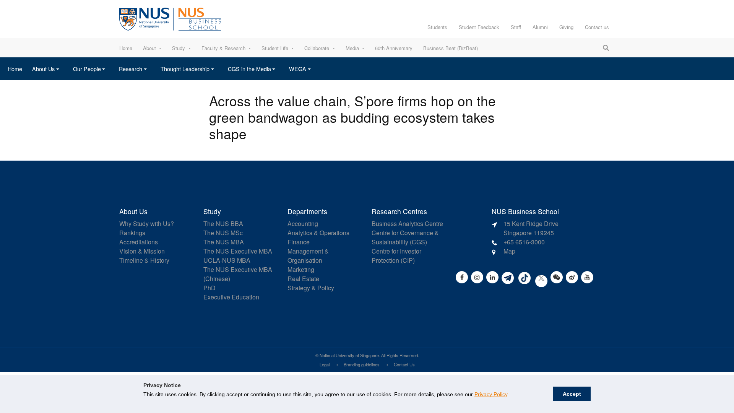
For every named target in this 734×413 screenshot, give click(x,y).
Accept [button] (572, 394)
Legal (325, 364)
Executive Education (231, 297)
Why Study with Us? (146, 223)
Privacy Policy (490, 394)
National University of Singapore (349, 355)
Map (509, 251)
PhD (209, 287)
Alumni (540, 27)
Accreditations (138, 241)
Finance (298, 241)
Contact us (597, 27)
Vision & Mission (142, 251)
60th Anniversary (393, 48)
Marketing (300, 269)
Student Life (274, 48)
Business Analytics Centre (407, 223)
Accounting (302, 223)
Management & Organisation (308, 256)
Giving (566, 27)
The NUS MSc (223, 232)
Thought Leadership (185, 69)
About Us (43, 69)
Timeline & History (144, 260)
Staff (516, 27)
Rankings (132, 232)
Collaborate (316, 48)
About (149, 48)
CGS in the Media (249, 69)
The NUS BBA (223, 223)
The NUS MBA (223, 241)
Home (125, 48)
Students (437, 27)
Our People (87, 69)
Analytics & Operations (318, 232)
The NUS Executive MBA (237, 251)
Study (178, 48)
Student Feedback (479, 27)
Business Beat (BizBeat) (450, 48)
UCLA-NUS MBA (226, 260)
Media (352, 48)
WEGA (297, 69)
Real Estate (303, 278)
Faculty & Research (223, 48)
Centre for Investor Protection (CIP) (396, 256)
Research (130, 69)
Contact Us (404, 364)
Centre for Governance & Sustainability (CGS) (405, 237)
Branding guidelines (362, 364)
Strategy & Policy (310, 287)
